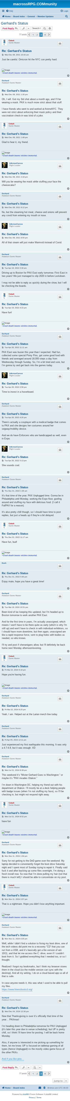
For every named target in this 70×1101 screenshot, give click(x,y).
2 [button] (37, 34)
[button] (29, 34)
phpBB (25, 1094)
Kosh (4, 563)
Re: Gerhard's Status (17, 51)
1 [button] (33, 34)
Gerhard (5, 81)
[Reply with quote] (60, 43)
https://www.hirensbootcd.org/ (17, 989)
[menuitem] (9, 11)
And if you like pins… (13, 1059)
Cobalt (11, 40)
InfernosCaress (16, 163)
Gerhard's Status (14, 23)
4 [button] (45, 34)
